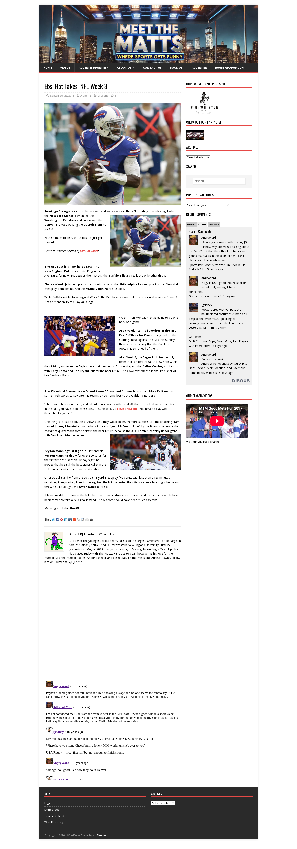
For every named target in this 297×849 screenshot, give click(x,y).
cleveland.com (127, 409)
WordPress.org (53, 822)
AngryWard (208, 237)
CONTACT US (152, 67)
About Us (124, 67)
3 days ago (220, 346)
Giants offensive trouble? (205, 296)
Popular (214, 224)
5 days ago (226, 373)
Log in (48, 803)
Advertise (199, 67)
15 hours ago (214, 269)
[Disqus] (112, 624)
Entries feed (51, 809)
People (191, 224)
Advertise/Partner (93, 67)
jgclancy (206, 305)
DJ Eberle (85, 95)
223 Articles (106, 534)
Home (47, 67)
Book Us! (176, 67)
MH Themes (99, 835)
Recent (202, 224)
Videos (65, 67)
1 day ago (229, 296)
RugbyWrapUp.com (229, 67)
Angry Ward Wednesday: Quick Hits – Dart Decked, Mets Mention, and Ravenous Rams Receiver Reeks (219, 368)
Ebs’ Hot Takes (89, 251)
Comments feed (54, 816)
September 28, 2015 (62, 95)
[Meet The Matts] (148, 61)
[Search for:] (219, 181)
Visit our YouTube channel (203, 442)
